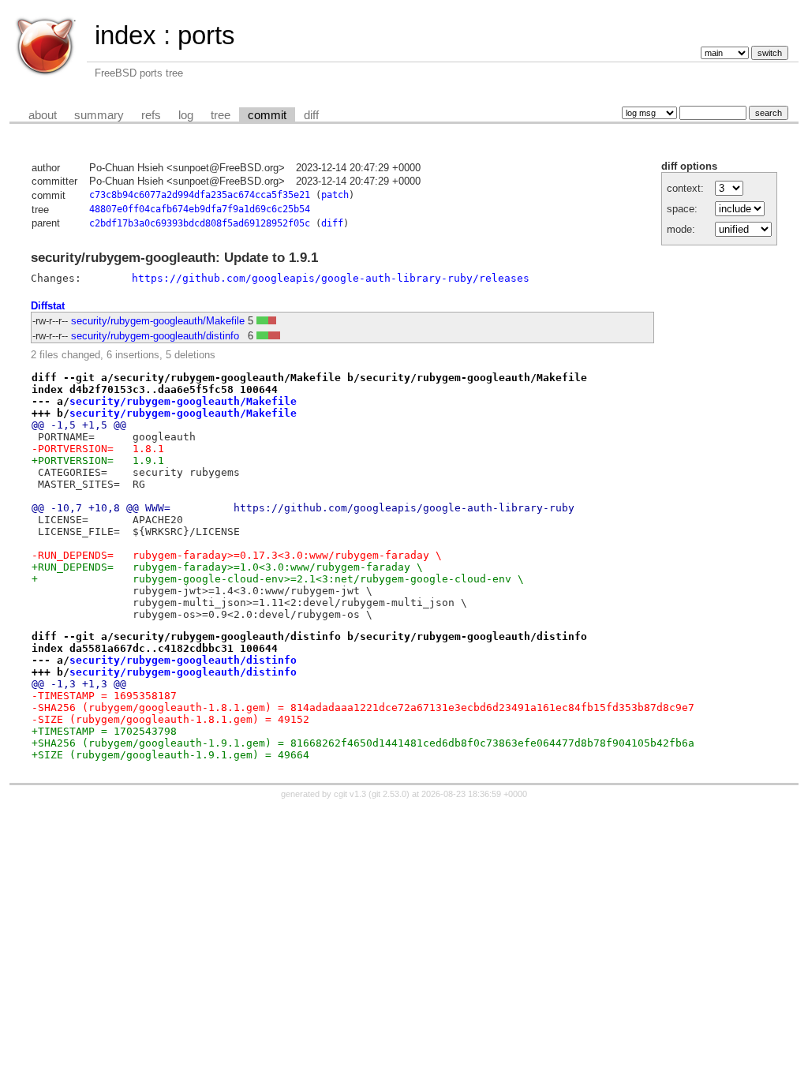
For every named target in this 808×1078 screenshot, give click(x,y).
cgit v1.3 (350, 794)
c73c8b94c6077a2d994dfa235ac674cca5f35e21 (199, 194)
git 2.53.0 (389, 794)
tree (220, 115)
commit (267, 115)
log (185, 115)
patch (335, 194)
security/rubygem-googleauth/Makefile (158, 321)
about (42, 115)
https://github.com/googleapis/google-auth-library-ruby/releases (330, 278)
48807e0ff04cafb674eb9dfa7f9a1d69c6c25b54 (199, 209)
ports (206, 35)
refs (151, 115)
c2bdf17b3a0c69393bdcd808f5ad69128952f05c (199, 223)
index (125, 35)
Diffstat (48, 306)
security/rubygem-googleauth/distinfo (155, 336)
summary (99, 115)
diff (311, 115)
